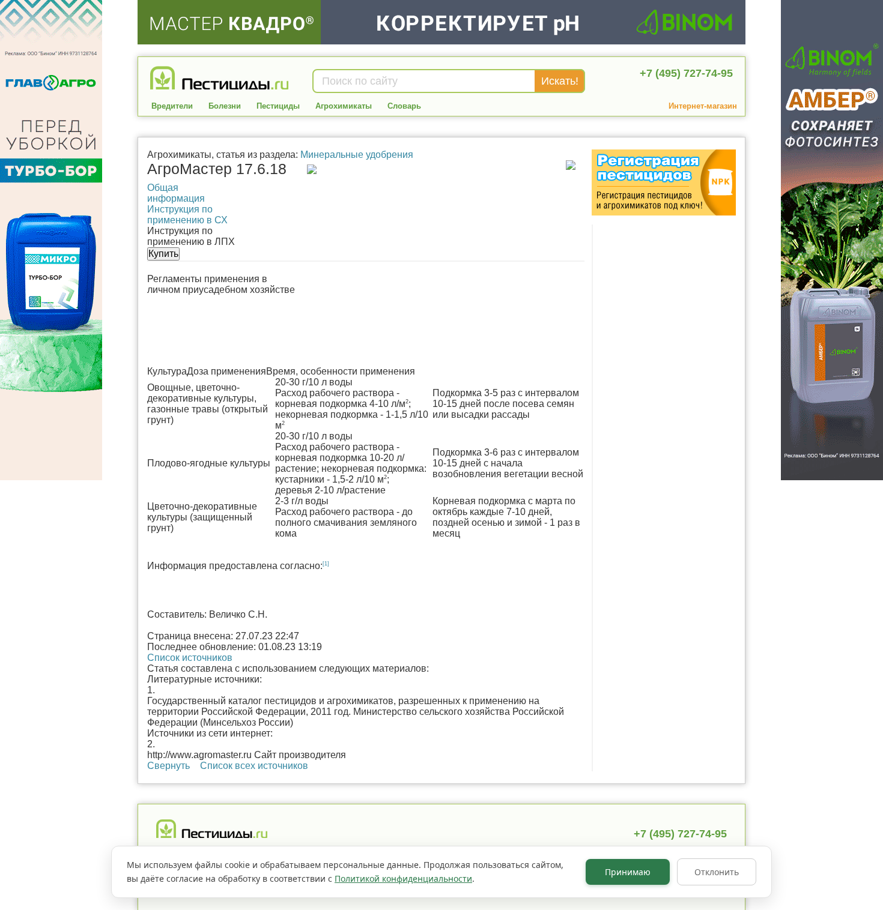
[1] (326, 564)
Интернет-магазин (703, 105)
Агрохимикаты (343, 105)
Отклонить (716, 872)
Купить (163, 254)
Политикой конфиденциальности (403, 878)
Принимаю (628, 872)
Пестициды (278, 105)
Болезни (224, 105)
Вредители (172, 105)
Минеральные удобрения (356, 154)
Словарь (404, 105)
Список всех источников (254, 766)
